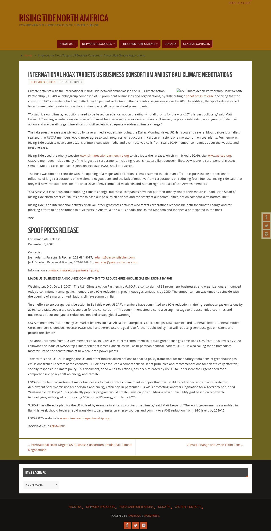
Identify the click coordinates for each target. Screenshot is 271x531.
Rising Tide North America (63, 18)
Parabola (134, 515)
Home (28, 55)
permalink (57, 426)
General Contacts (188, 507)
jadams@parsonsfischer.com (114, 257)
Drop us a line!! (239, 3)
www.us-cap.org (219, 155)
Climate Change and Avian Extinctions (215, 445)
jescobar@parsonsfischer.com (115, 262)
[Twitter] (266, 225)
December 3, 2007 (42, 82)
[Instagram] (266, 233)
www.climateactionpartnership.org (104, 155)
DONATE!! (164, 507)
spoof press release (200, 96)
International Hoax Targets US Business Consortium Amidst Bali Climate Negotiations (80, 447)
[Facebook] (266, 217)
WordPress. (152, 515)
